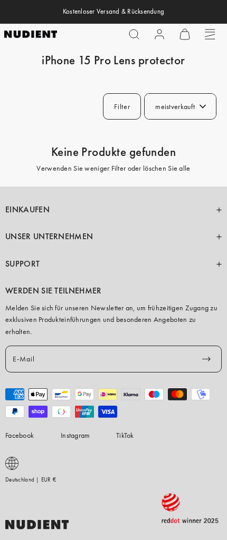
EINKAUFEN (27, 209)
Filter (122, 106)
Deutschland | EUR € (30, 479)
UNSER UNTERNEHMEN (49, 236)
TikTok (125, 435)
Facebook (19, 435)
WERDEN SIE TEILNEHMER (53, 291)
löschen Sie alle (166, 168)
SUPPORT (22, 264)
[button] (134, 34)
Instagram (75, 435)
